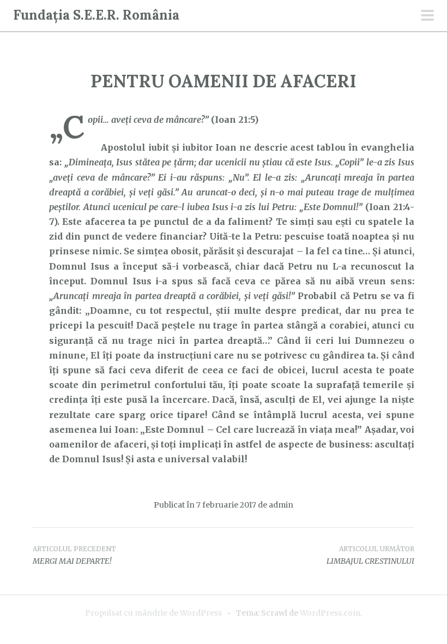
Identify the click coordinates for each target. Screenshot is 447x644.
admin (281, 505)
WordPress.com (330, 613)
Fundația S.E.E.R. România (96, 15)
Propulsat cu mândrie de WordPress (153, 613)
